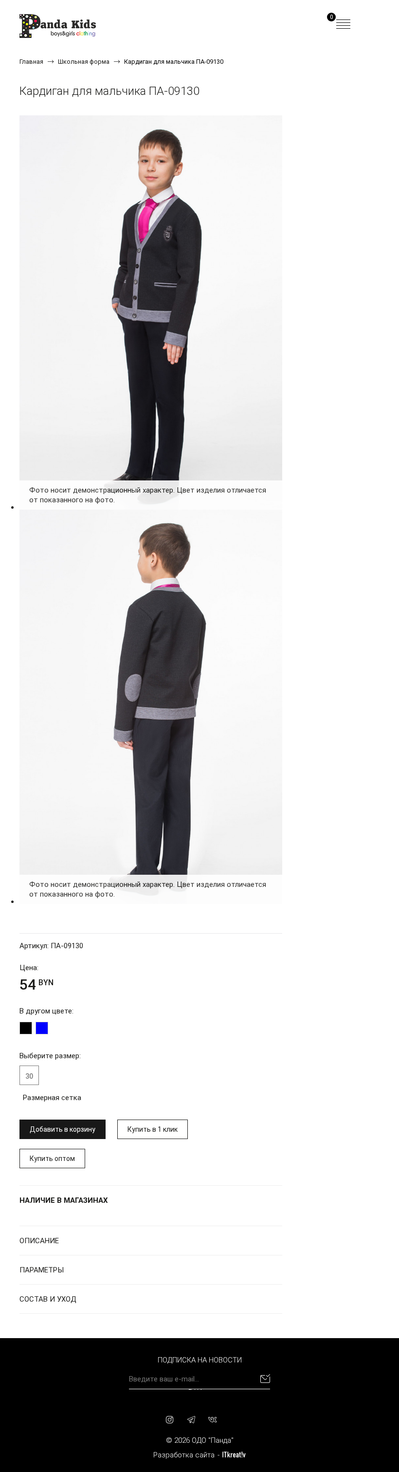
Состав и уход (47, 1299)
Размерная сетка (52, 1097)
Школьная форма (83, 61)
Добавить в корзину (62, 1129)
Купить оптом (52, 1158)
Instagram (169, 1419)
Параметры (41, 1270)
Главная (31, 61)
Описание (39, 1240)
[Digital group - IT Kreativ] (234, 1455)
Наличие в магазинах (63, 1200)
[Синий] (42, 1028)
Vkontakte (212, 1419)
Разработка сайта (184, 1455)
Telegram (191, 1419)
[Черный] (25, 1028)
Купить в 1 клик (152, 1129)
